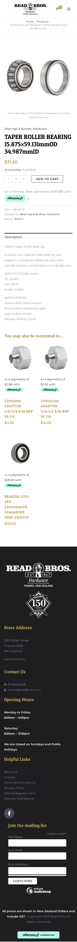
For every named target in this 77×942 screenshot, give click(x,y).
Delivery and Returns (19, 798)
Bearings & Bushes (18, 129)
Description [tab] (13, 237)
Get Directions (14, 659)
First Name (15, 837)
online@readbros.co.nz (24, 690)
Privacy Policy (14, 788)
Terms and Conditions (20, 782)
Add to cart (47, 179)
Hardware (40, 129)
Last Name (15, 850)
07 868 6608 (16, 684)
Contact (10, 777)
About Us (10, 772)
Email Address (18, 864)
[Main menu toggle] (69, 9)
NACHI (18, 218)
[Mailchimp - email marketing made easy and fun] (38, 893)
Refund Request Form (20, 793)
